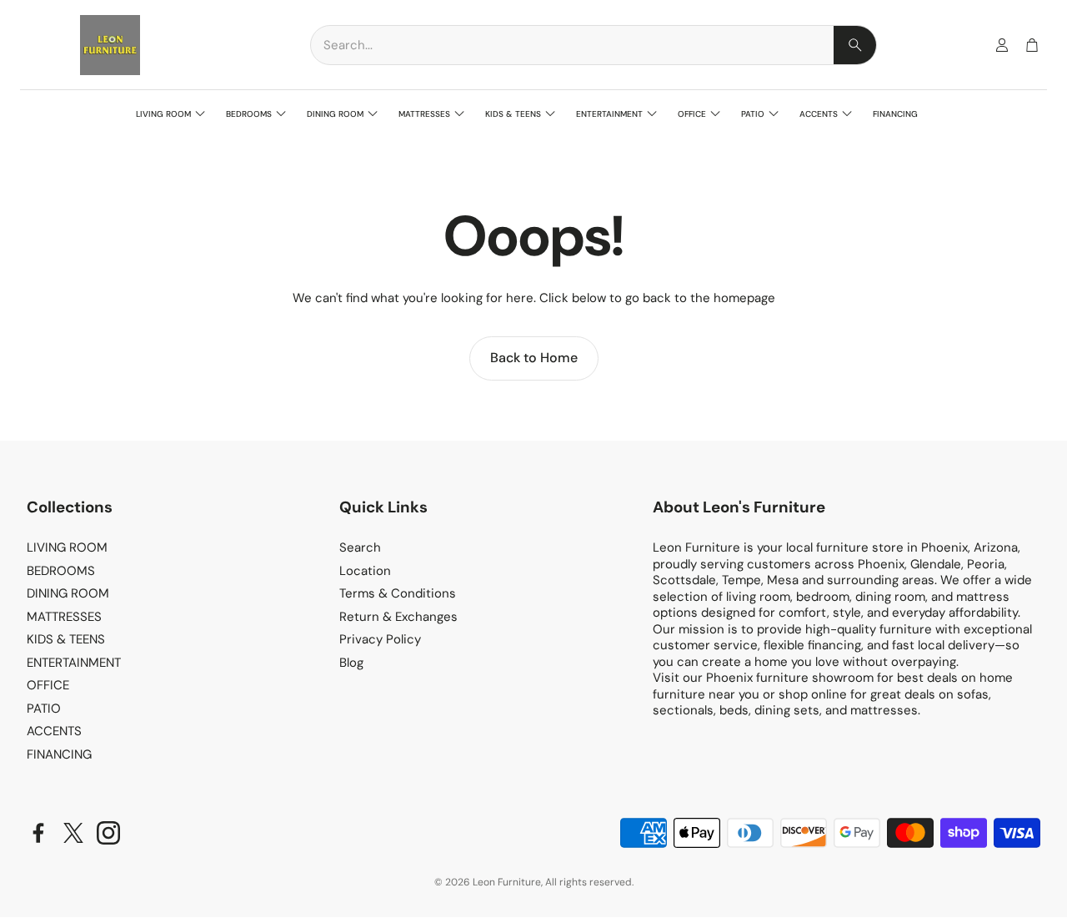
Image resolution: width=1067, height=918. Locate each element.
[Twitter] (73, 833)
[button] (593, 45)
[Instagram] (108, 833)
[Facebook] (38, 833)
